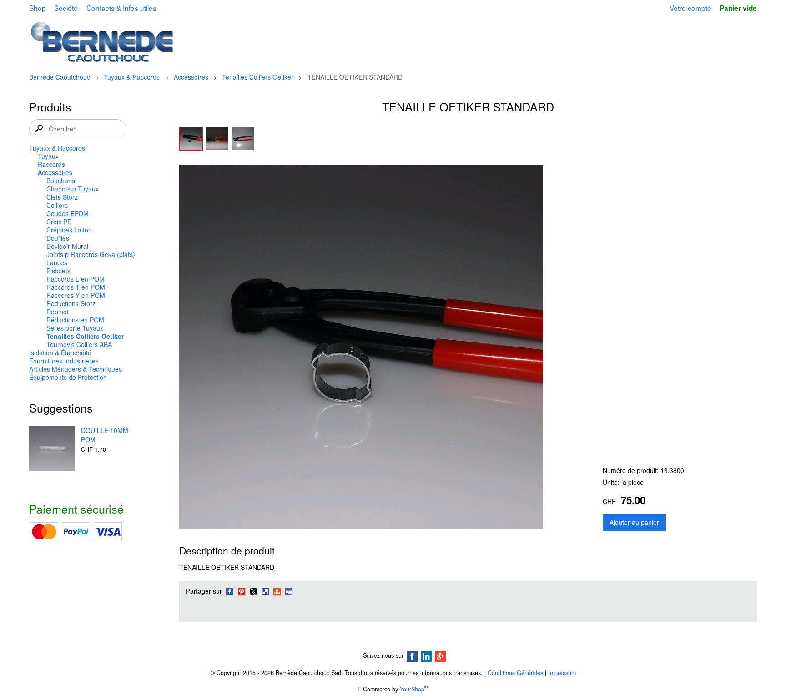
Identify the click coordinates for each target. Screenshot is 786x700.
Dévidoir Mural (67, 246)
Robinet (57, 311)
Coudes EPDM (67, 213)
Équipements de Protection (68, 377)
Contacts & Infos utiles (121, 8)
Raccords (51, 164)
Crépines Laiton (69, 230)
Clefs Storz (62, 197)
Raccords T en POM (75, 287)
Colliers (57, 205)
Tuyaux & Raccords (132, 76)
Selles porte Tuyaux (74, 328)
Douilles (57, 238)
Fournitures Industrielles (64, 361)
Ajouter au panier (634, 522)
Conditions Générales (515, 673)
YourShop (412, 689)
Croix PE (58, 221)
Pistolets (58, 270)
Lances (56, 262)
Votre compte (690, 8)
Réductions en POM (75, 320)
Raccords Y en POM (75, 295)
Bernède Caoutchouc (59, 76)
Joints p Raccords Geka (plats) (90, 254)
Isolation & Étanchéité (60, 352)
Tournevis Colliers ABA (79, 344)
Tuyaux (48, 156)
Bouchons (60, 180)
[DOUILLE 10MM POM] (52, 449)
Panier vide (738, 8)
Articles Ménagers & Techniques (75, 369)
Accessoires (191, 76)
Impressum (562, 673)
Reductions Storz (71, 303)
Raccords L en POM (75, 279)
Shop (37, 8)
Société (66, 8)
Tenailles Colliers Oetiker (257, 76)
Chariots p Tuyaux (72, 189)
